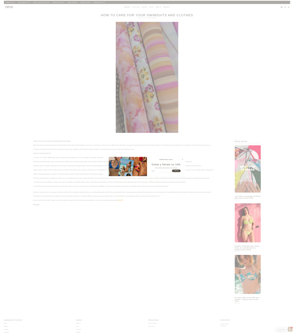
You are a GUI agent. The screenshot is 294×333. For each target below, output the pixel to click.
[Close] (182, 159)
